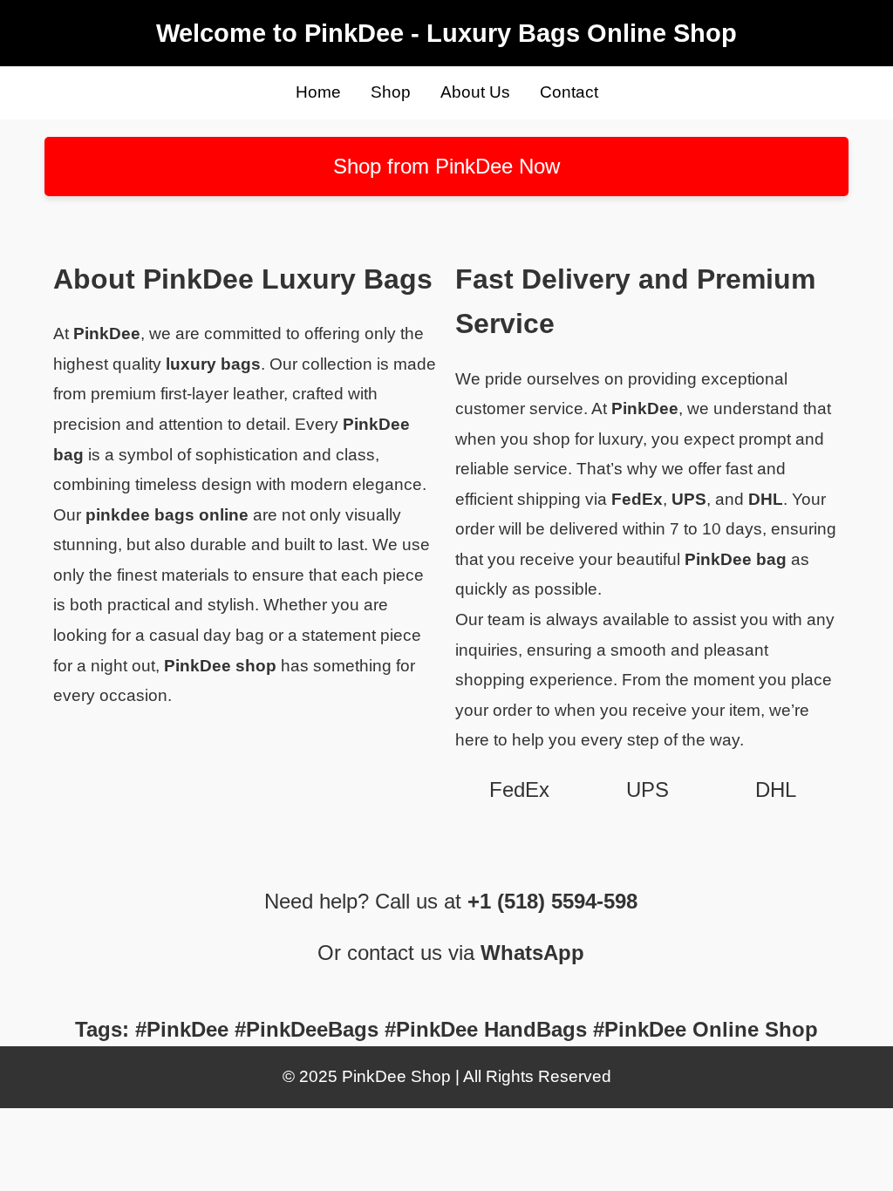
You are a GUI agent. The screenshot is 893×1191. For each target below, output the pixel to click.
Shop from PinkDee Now (446, 166)
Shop (391, 92)
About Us (475, 92)
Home (318, 92)
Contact (569, 92)
